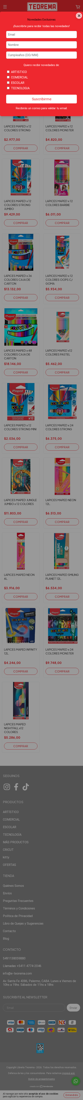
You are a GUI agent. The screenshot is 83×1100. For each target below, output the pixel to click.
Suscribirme (41, 99)
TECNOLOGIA (20, 88)
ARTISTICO (19, 72)
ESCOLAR (17, 83)
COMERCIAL (19, 77)
